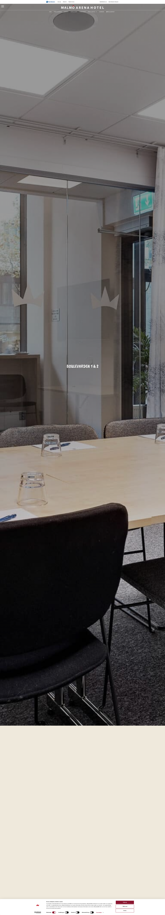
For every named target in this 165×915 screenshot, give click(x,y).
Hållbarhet (111, 11)
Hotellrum (74, 11)
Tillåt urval (125, 906)
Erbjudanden (58, 11)
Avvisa (124, 910)
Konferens (82, 11)
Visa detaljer (99, 912)
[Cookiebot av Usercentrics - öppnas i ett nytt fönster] (37, 912)
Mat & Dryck (91, 11)
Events (66, 11)
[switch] (67, 912)
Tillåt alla (125, 902)
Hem (50, 11)
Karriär (101, 11)
